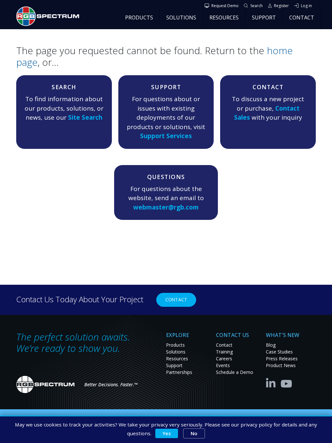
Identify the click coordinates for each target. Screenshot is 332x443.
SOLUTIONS (181, 17)
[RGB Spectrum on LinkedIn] (272, 382)
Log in (306, 5)
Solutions (175, 352)
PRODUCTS (139, 17)
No (194, 433)
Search (256, 5)
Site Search (85, 117)
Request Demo (225, 5)
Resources (177, 358)
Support (174, 365)
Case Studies (279, 352)
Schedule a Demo (234, 372)
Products (175, 345)
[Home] (50, 16)
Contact (176, 299)
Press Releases (282, 358)
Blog (271, 345)
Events (223, 365)
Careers (224, 358)
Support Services (166, 136)
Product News (281, 365)
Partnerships (179, 372)
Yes (166, 433)
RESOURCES (224, 17)
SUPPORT (264, 17)
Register (281, 5)
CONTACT (301, 17)
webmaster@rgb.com (166, 207)
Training (224, 352)
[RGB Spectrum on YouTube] (286, 382)
